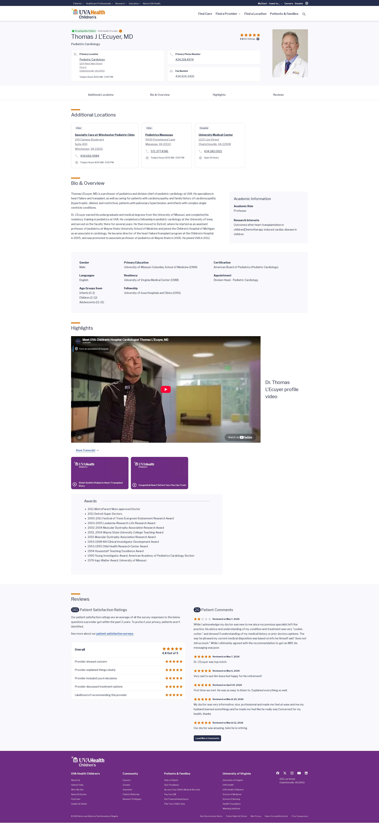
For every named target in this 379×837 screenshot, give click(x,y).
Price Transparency (300, 816)
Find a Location (255, 14)
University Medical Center (216, 134)
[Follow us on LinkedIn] (306, 773)
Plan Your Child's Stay (174, 804)
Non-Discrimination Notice (211, 816)
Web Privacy (255, 816)
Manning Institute (231, 808)
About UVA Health (151, 3)
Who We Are (77, 789)
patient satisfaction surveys (115, 633)
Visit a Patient (171, 780)
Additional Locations (101, 94)
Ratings (249, 39)
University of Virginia (233, 780)
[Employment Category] (120, 31)
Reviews (278, 94)
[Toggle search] (304, 14)
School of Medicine (232, 794)
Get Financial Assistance (176, 799)
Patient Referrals (131, 794)
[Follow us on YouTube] (299, 773)
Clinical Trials (77, 785)
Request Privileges (132, 799)
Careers (288, 3)
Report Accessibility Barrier (276, 816)
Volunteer (127, 789)
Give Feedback (171, 785)
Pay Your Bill (170, 794)
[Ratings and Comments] (257, 38)
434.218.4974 (184, 59)
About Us (75, 780)
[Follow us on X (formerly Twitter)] (285, 773)
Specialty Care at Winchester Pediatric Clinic (105, 134)
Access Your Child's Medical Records (182, 789)
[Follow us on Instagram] (292, 773)
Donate (299, 3)
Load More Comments (207, 738)
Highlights (219, 94)
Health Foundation (232, 804)
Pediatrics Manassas (159, 134)
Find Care (205, 14)
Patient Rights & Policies (236, 816)
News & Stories (79, 794)
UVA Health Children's (233, 789)
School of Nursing (231, 799)
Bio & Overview (160, 94)
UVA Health (228, 785)
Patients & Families (284, 14)
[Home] (88, 13)
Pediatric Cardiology (92, 59)
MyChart (262, 3)
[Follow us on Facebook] (278, 773)
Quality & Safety (79, 804)
